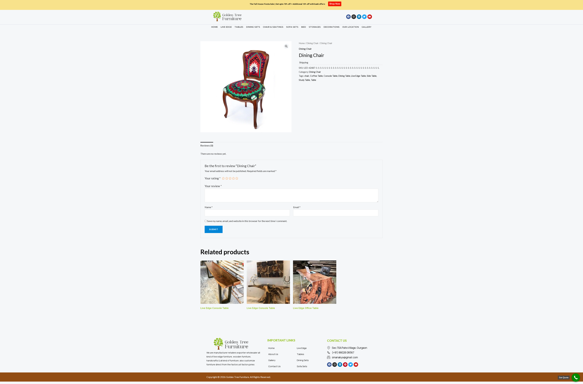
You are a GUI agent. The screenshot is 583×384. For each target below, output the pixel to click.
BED (303, 27)
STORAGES (315, 27)
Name (209, 207)
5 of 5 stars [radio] (236, 178)
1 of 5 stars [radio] (223, 178)
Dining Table (344, 76)
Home (302, 43)
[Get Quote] (576, 377)
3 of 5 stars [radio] (230, 178)
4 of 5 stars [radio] (233, 178)
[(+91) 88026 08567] (351, 352)
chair (306, 76)
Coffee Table (316, 76)
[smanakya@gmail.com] (351, 357)
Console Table (331, 76)
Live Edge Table (358, 76)
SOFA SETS (292, 27)
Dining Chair (312, 43)
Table (313, 80)
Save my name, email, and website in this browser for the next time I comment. (247, 220)
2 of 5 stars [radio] (226, 178)
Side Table (372, 76)
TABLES (239, 27)
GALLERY (366, 27)
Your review (213, 186)
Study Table (304, 80)
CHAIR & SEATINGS (273, 27)
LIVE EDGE (226, 27)
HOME (214, 27)
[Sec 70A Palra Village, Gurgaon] (351, 347)
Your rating (212, 178)
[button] (286, 46)
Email (296, 207)
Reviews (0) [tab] (206, 145)
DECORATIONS (331, 27)
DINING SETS (253, 27)
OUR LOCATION (350, 27)
